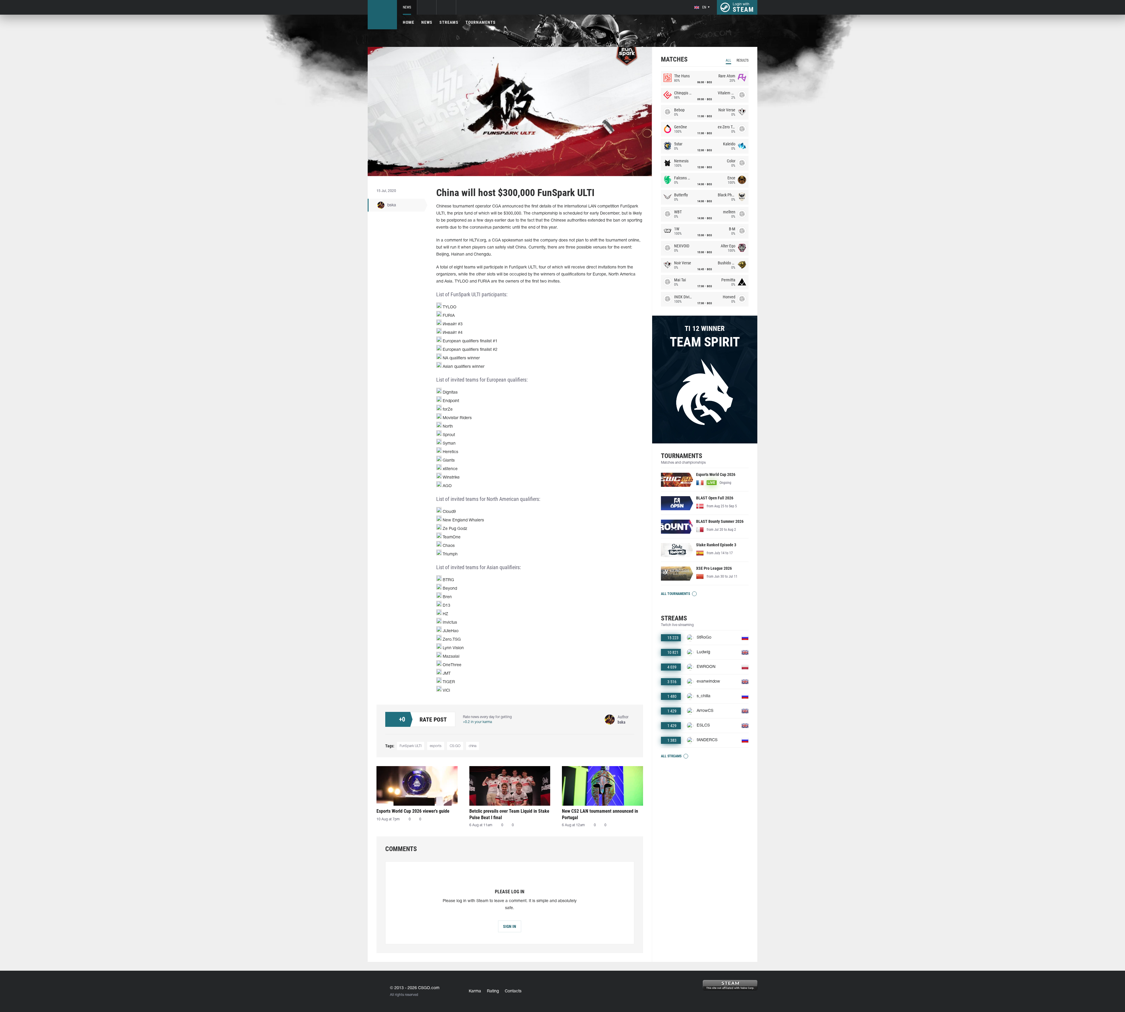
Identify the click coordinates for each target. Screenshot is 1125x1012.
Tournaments (481, 22)
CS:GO (455, 746)
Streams (448, 22)
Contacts (513, 991)
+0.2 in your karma (477, 722)
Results (743, 60)
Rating (493, 991)
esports (436, 746)
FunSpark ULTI (411, 746)
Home (408, 22)
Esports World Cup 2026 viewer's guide (412, 811)
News (407, 7)
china (472, 746)
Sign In (509, 926)
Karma (475, 991)
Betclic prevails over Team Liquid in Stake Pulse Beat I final (509, 814)
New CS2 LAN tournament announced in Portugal (600, 814)
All (728, 60)
